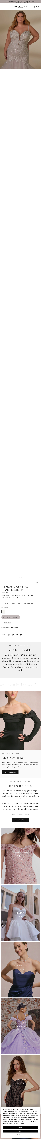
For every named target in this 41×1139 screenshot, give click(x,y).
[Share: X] (13, 634)
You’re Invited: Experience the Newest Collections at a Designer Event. (21, 2)
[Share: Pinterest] (17, 634)
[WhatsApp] (21, 634)
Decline (20, 1131)
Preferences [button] (23, 1123)
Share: (3, 634)
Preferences (20, 1135)
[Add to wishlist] (20, 583)
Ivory (3, 611)
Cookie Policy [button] (16, 1121)
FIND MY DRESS (10, 772)
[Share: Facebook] (8, 634)
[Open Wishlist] (37, 7)
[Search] (33, 6)
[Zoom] (20, 39)
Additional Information (9, 627)
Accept (20, 1127)
